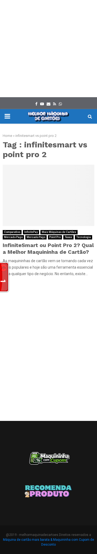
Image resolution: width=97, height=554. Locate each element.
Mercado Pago (13, 237)
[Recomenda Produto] (48, 492)
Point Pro (55, 237)
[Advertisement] (48, 48)
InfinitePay (31, 232)
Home (7, 136)
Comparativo (12, 232)
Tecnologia (83, 237)
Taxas (68, 237)
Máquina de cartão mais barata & (27, 540)
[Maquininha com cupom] (48, 460)
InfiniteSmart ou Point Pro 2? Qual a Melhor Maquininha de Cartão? (48, 248)
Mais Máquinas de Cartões (59, 232)
